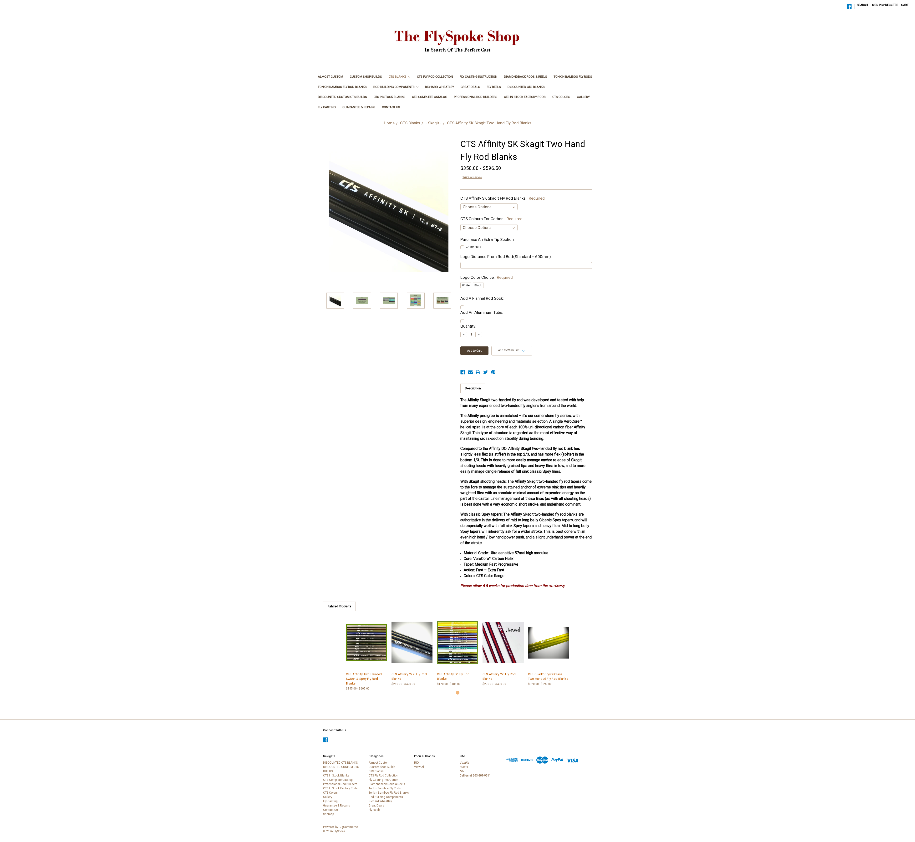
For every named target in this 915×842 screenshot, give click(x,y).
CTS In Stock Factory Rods (525, 97)
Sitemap (328, 814)
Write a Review (472, 177)
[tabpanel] (366, 653)
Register (891, 5)
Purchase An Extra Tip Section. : (488, 239)
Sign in (877, 5)
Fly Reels (494, 87)
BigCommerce (348, 827)
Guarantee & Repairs (358, 107)
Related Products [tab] (339, 606)
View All (419, 767)
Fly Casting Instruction (478, 76)
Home (389, 123)
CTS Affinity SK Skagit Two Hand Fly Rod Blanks (489, 123)
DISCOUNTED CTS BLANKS (526, 87)
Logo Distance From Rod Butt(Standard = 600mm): (506, 256)
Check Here (473, 247)
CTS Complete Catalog (429, 97)
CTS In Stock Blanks (389, 97)
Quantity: (468, 326)
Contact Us (391, 107)
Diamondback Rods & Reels (525, 76)
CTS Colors (561, 97)
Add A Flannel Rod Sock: (482, 298)
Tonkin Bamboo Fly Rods (573, 76)
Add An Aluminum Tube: (481, 312)
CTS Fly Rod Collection (435, 76)
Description (473, 388)
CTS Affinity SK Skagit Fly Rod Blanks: (502, 198)
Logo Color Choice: (486, 277)
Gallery (583, 97)
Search (862, 5)
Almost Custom (330, 76)
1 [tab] (457, 693)
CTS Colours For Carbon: (491, 218)
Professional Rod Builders (475, 97)
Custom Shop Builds (366, 76)
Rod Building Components (394, 87)
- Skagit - (434, 123)
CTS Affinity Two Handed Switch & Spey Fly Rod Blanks (364, 678)
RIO (416, 762)
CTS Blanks (398, 76)
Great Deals (470, 87)
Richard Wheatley (439, 87)
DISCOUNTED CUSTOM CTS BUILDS (342, 97)
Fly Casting (327, 107)
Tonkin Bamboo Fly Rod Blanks (342, 87)
